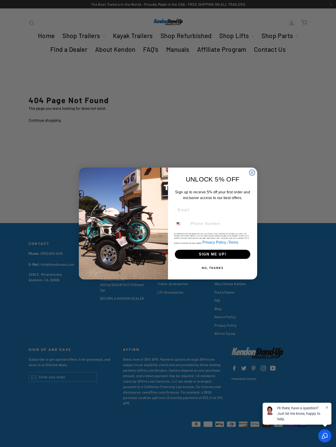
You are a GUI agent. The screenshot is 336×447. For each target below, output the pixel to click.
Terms (233, 242)
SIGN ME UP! (213, 254)
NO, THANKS (213, 268)
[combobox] (181, 223)
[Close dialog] (252, 172)
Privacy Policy (214, 242)
